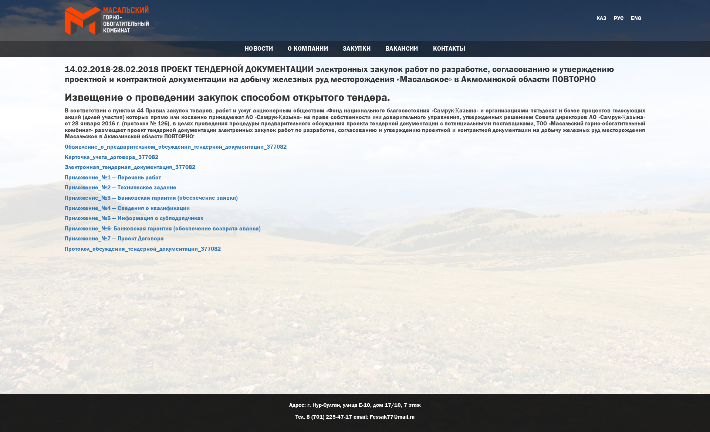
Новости (259, 49)
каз (601, 18)
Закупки (357, 49)
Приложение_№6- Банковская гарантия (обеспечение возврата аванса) (163, 228)
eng (636, 18)
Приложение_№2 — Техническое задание (120, 187)
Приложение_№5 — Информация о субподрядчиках (134, 218)
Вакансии (401, 49)
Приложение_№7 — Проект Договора (114, 238)
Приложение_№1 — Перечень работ (113, 177)
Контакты (449, 49)
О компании (308, 49)
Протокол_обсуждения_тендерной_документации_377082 (143, 249)
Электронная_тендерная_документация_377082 (130, 167)
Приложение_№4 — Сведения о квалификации (127, 208)
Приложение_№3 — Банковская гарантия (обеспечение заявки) (151, 198)
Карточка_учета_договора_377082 (111, 157)
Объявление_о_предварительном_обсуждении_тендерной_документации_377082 (176, 147)
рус (618, 18)
